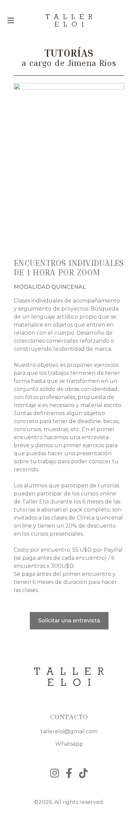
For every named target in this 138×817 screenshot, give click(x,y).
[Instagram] (55, 773)
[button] (10, 20)
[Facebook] (69, 773)
